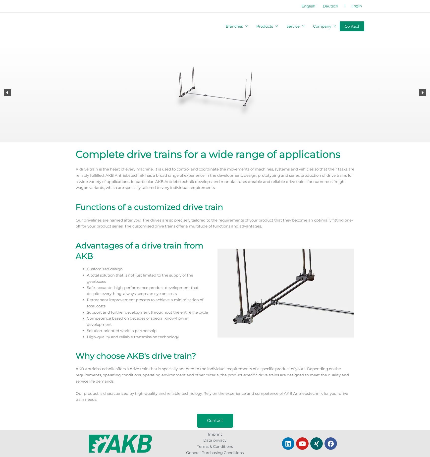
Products (264, 26)
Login (356, 5)
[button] (244, 26)
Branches (234, 26)
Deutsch (330, 6)
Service (293, 26)
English (308, 6)
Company (322, 26)
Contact (352, 26)
